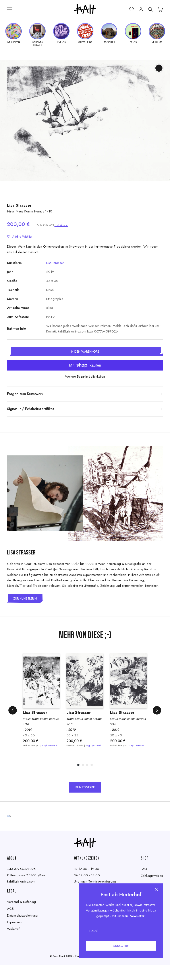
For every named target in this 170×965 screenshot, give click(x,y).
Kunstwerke (85, 787)
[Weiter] (157, 710)
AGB (10, 908)
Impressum (14, 922)
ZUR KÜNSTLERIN (25, 598)
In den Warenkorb (85, 351)
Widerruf (13, 929)
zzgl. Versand (61, 225)
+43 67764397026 (21, 868)
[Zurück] (12, 710)
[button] (19, 236)
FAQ (144, 868)
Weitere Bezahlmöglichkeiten (85, 376)
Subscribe (121, 946)
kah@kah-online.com (21, 881)
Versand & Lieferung (21, 901)
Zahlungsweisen (152, 875)
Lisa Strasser (19, 205)
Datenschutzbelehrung (22, 915)
